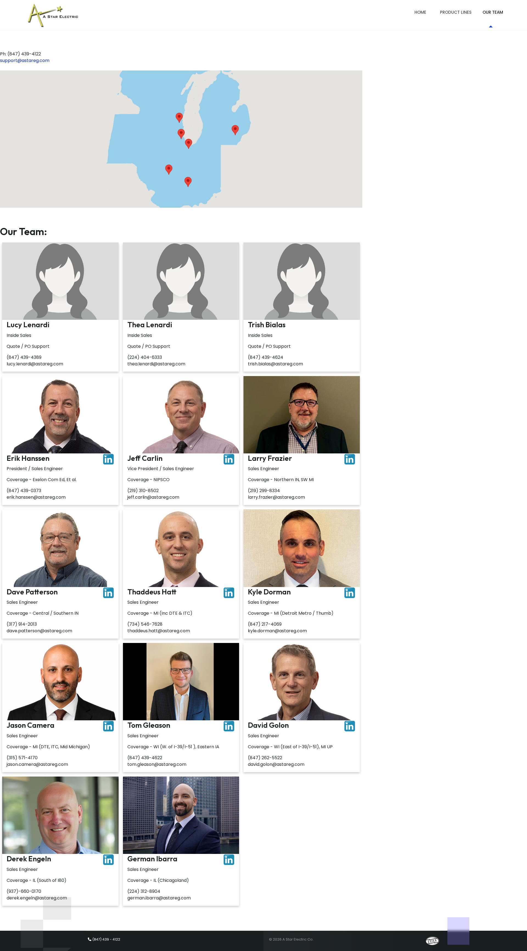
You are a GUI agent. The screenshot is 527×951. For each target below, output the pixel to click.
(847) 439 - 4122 (106, 939)
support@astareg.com (24, 60)
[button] (181, 134)
